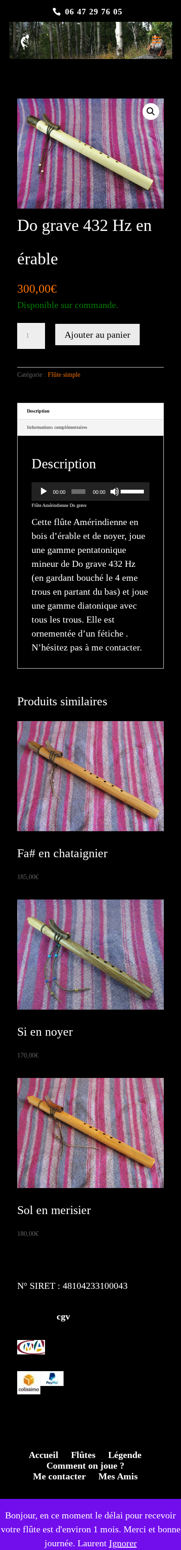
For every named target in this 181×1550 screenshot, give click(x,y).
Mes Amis (118, 1476)
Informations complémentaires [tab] (57, 427)
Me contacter (59, 1476)
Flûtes (83, 1455)
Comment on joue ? (85, 1465)
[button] (150, 111)
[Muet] (114, 491)
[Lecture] (43, 491)
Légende (125, 1455)
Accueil (43, 1455)
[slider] (133, 490)
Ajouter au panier (97, 334)
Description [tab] (38, 411)
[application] (90, 491)
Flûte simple (64, 374)
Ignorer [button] (123, 1543)
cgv (43, 1316)
